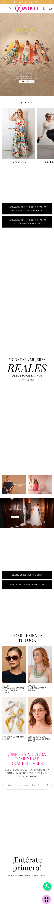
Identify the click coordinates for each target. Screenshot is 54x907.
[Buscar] (10, 8)
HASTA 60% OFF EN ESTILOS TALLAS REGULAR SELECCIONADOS (27, 209)
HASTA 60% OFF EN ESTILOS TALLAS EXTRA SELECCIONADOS (27, 222)
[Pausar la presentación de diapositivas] (21, 102)
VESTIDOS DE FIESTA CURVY (27, 574)
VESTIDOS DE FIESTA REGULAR (27, 584)
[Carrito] (50, 8)
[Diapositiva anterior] (4, 59)
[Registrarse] (47, 785)
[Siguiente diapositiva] (49, 59)
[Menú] (3, 8)
